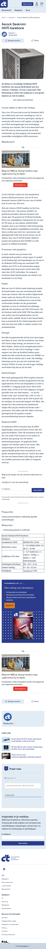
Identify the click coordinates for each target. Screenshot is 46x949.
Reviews (11, 17)
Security (5, 902)
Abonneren (27, 4)
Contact (4, 918)
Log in (4, 36)
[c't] (4, 4)
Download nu (20, 185)
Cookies (4, 931)
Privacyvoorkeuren (8, 934)
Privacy (4, 928)
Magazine (5, 879)
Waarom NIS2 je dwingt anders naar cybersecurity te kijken (20, 172)
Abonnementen (7, 882)
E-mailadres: (6, 489)
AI (2, 898)
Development (6, 908)
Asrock (17, 87)
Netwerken (5, 905)
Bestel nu (9, 605)
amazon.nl (28, 571)
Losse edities (6, 886)
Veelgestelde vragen (9, 921)
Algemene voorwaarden (10, 924)
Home (4, 17)
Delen (36, 40)
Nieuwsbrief (6, 889)
